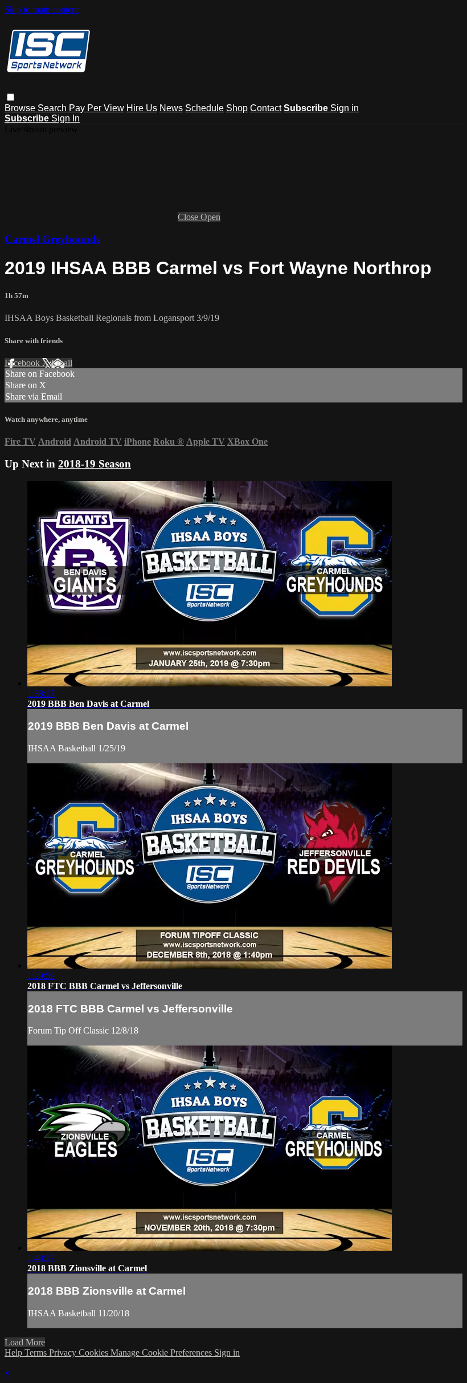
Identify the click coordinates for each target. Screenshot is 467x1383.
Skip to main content (42, 9)
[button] (10, 97)
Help (14, 1352)
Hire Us (141, 108)
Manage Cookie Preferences (162, 1352)
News (171, 108)
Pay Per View (96, 108)
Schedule (204, 108)
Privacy (64, 1352)
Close (189, 217)
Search (53, 108)
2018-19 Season (94, 464)
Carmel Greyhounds (52, 239)
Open (210, 217)
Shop (237, 108)
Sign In (65, 118)
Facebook (23, 363)
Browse (21, 108)
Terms (36, 1352)
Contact (265, 108)
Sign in (344, 108)
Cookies (94, 1352)
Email (61, 363)
